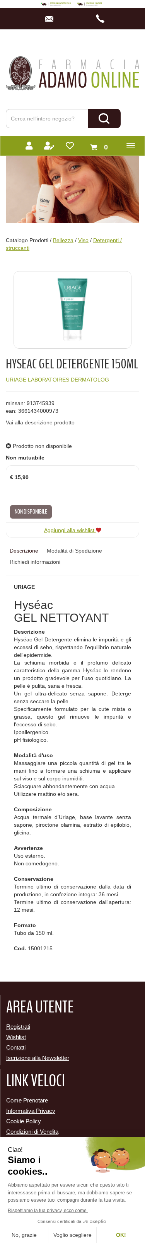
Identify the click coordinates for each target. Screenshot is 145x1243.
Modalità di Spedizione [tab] (74, 551)
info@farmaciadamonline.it (51, 18)
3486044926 (102, 18)
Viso (83, 240)
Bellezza (63, 240)
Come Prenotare (27, 1100)
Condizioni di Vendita (32, 1131)
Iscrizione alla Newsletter (37, 1058)
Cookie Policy (23, 1121)
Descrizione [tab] (24, 551)
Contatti (16, 1047)
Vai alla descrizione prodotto (40, 422)
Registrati (18, 1026)
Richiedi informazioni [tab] (35, 562)
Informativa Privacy (30, 1110)
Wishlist (16, 1037)
